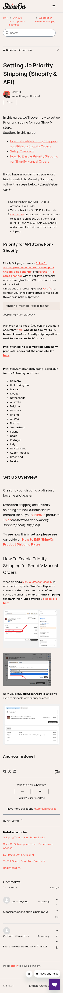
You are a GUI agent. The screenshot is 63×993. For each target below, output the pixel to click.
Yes (22, 791)
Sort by (54, 887)
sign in (14, 965)
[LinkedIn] (14, 771)
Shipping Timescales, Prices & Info (24, 837)
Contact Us (17, 214)
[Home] (14, 6)
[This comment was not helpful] (57, 911)
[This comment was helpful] (57, 900)
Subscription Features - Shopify (45, 19)
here (19, 330)
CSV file (47, 288)
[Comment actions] (57, 917)
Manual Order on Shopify (37, 582)
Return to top (11, 820)
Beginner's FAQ (12, 868)
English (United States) (43, 985)
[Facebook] (4, 771)
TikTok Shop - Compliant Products (24, 861)
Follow (10, 102)
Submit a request (45, 809)
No (40, 791)
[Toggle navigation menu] (53, 6)
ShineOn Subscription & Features (17, 21)
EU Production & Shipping (18, 854)
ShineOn (7, 17)
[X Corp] (9, 771)
